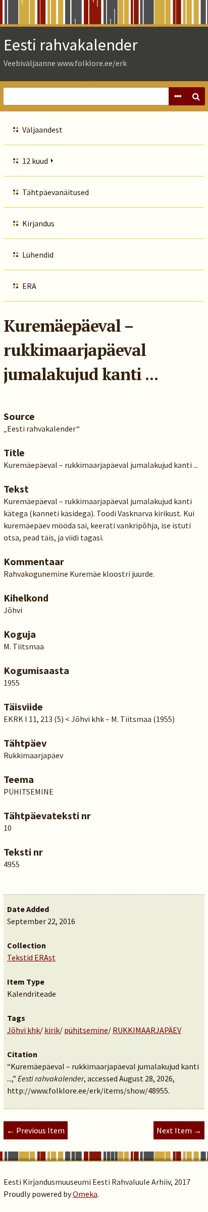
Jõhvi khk (23, 1030)
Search (196, 96)
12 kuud (35, 161)
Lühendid (38, 255)
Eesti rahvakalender (71, 45)
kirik (52, 1030)
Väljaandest (42, 130)
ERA (29, 286)
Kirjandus (38, 223)
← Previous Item (36, 1130)
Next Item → (179, 1130)
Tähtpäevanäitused (55, 192)
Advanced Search (178, 96)
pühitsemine (86, 1030)
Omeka (85, 1194)
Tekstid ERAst (31, 957)
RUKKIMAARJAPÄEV (147, 1030)
